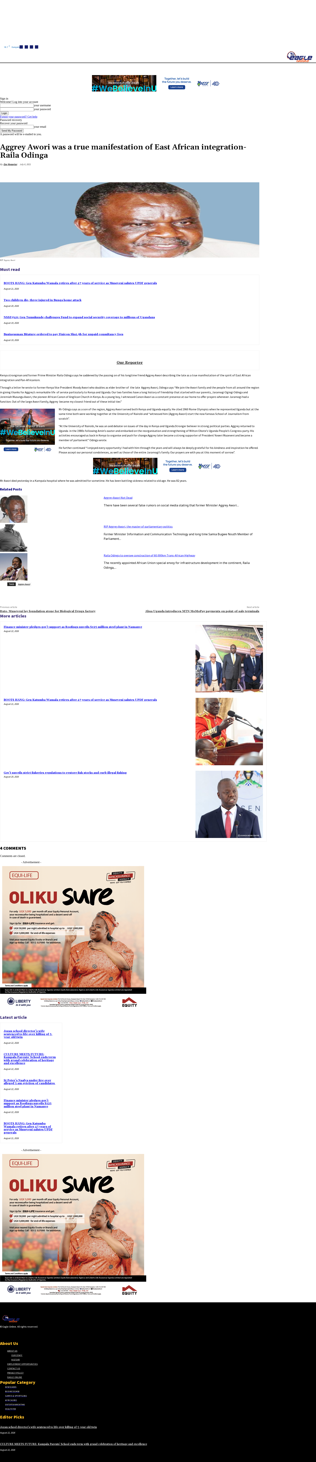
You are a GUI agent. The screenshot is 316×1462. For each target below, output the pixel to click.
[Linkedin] (31, 47)
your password (42, 109)
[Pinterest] (227, 173)
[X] (36, 47)
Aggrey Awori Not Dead (118, 497)
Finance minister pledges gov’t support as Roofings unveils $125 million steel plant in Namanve (73, 627)
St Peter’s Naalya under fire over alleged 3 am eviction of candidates (29, 1082)
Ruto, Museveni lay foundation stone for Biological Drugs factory (47, 611)
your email (40, 126)
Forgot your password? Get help (18, 116)
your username (42, 105)
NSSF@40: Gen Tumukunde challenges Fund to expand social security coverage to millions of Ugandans (79, 317)
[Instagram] (26, 47)
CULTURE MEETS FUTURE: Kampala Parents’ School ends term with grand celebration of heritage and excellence (30, 1059)
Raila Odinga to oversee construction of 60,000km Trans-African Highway (149, 555)
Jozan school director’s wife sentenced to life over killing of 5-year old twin (28, 1034)
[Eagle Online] (299, 56)
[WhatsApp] (240, 173)
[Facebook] (21, 47)
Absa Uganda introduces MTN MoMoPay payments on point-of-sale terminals (202, 611)
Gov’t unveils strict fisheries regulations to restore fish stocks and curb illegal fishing (65, 773)
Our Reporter (10, 164)
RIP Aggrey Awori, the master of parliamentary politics (138, 526)
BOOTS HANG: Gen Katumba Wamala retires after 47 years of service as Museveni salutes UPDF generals (80, 283)
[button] (174, 67)
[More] (253, 173)
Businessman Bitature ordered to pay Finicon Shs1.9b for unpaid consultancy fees (63, 334)
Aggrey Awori (24, 584)
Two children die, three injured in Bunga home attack (42, 300)
